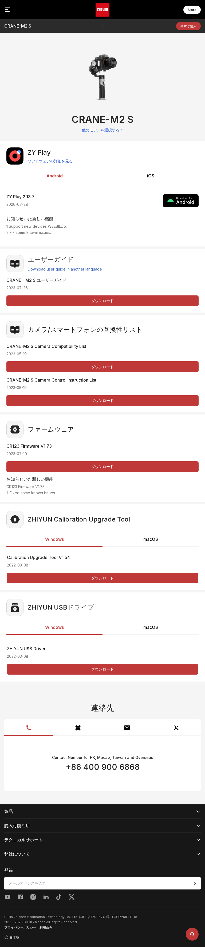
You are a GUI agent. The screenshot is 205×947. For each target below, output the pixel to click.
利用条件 (46, 927)
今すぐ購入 (188, 26)
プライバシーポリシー (20, 927)
